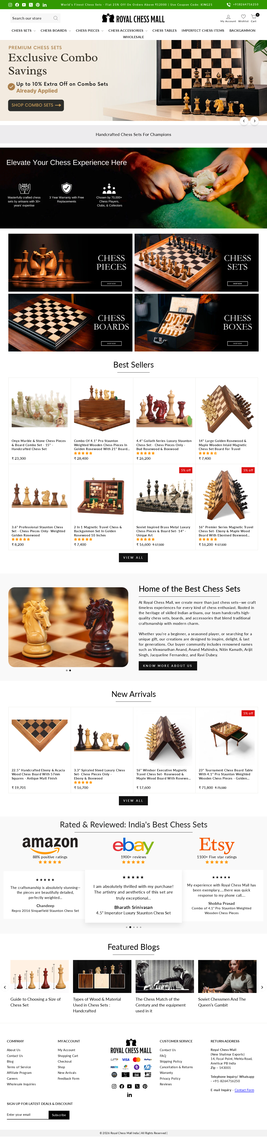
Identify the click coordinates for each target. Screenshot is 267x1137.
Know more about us (168, 666)
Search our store (27, 18)
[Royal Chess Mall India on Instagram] (10, 4)
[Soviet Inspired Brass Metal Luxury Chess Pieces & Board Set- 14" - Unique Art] (164, 536)
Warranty (166, 1072)
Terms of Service (19, 1067)
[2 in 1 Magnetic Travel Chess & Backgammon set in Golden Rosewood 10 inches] (102, 536)
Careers (12, 1078)
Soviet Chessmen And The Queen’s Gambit (222, 1001)
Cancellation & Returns (176, 1067)
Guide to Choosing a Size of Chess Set (35, 1001)
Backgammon (242, 30)
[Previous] (244, 121)
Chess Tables (164, 30)
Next (262, 987)
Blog (10, 1061)
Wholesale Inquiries (21, 1084)
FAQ (163, 1056)
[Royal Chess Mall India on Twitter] (31, 4)
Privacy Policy (170, 1078)
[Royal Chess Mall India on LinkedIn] (45, 4)
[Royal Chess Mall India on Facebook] (17, 4)
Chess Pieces (88, 30)
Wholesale (133, 37)
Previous (5, 987)
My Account (66, 1050)
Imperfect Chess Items (203, 30)
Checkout (65, 1061)
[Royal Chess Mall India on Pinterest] (38, 4)
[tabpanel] (68, 627)
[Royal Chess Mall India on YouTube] (24, 4)
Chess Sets (22, 30)
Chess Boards (54, 30)
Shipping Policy (171, 1061)
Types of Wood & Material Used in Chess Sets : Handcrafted (97, 1004)
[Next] (254, 121)
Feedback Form (68, 1078)
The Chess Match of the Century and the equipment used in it (161, 1004)
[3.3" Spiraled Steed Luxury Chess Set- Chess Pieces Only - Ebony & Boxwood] (102, 779)
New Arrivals (67, 1072)
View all (133, 557)
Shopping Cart (68, 1056)
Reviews (166, 1084)
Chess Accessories (126, 30)
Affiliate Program (19, 1072)
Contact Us (15, 1056)
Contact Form (244, 1090)
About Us (14, 1050)
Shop (61, 1067)
